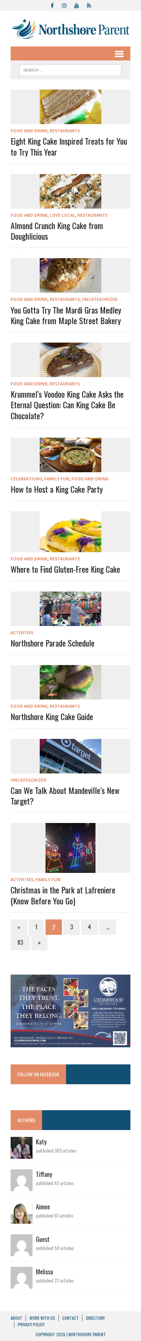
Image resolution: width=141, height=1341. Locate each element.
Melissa (44, 1271)
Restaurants (65, 131)
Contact (70, 1318)
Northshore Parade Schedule (52, 643)
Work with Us (42, 1318)
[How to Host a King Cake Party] (70, 467)
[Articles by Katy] (22, 1154)
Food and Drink (29, 131)
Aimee (43, 1206)
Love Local (62, 215)
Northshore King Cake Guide (52, 716)
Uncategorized (100, 299)
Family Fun (56, 479)
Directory (95, 1318)
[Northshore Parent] (70, 29)
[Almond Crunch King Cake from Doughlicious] (70, 204)
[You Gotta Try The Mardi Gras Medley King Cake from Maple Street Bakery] (70, 288)
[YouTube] (76, 5)
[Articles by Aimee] (22, 1219)
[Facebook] (52, 5)
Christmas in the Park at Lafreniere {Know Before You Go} (63, 895)
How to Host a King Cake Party (57, 489)
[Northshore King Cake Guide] (70, 695)
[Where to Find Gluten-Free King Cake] (70, 548)
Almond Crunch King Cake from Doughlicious (57, 230)
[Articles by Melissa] (22, 1284)
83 (20, 942)
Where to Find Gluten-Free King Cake (65, 569)
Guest (43, 1239)
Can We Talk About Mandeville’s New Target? (65, 795)
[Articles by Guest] (22, 1251)
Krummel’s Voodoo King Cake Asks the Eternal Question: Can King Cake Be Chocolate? (67, 404)
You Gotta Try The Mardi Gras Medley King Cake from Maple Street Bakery (66, 315)
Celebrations (26, 479)
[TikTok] (89, 5)
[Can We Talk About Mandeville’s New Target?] (70, 768)
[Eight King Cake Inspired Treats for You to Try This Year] (70, 119)
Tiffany (44, 1174)
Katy (41, 1141)
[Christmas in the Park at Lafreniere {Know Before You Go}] (70, 868)
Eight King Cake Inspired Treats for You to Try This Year (69, 146)
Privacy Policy (31, 1324)
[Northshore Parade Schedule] (70, 621)
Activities (22, 633)
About (16, 1318)
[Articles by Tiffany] (22, 1186)
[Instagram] (64, 5)
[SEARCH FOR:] (70, 69)
